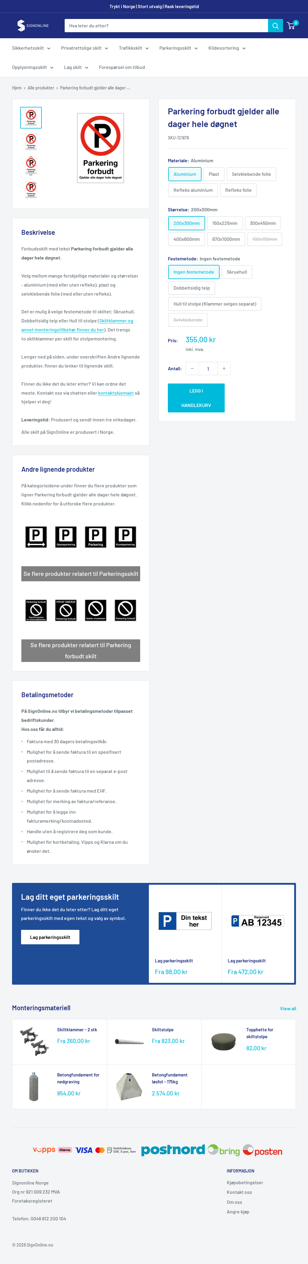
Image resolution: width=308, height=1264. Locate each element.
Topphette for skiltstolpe (259, 1033)
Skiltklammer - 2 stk (77, 1029)
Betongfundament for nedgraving (78, 1078)
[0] (291, 25)
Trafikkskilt (130, 48)
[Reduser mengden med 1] (192, 368)
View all (288, 1008)
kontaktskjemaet (116, 393)
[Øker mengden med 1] (224, 368)
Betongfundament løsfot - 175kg (170, 1078)
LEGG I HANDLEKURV (196, 398)
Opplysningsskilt (29, 67)
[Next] (294, 933)
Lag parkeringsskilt (50, 937)
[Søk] (275, 25)
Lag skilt (73, 67)
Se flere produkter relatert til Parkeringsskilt (80, 573)
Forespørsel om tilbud (122, 67)
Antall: (175, 368)
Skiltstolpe (163, 1029)
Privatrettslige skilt (81, 48)
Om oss (234, 1202)
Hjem (17, 87)
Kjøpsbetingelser (245, 1182)
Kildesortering (223, 48)
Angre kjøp (238, 1211)
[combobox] (166, 25)
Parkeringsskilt (175, 48)
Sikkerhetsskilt (28, 48)
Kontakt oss (239, 1192)
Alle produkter (41, 87)
